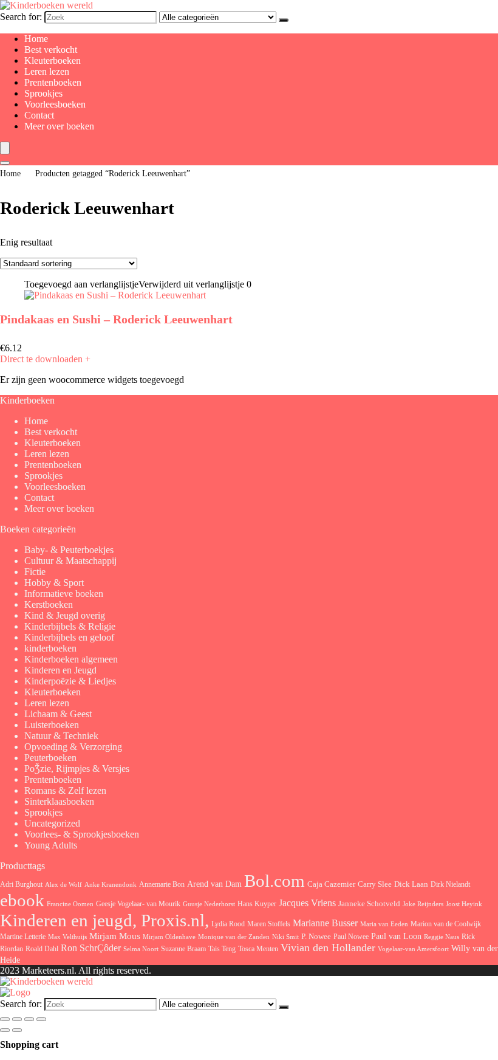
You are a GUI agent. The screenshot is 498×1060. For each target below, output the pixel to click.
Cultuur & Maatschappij (70, 561)
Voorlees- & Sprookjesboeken (81, 834)
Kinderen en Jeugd (60, 670)
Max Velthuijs (67, 937)
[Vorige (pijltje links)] (5, 1030)
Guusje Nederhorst (209, 903)
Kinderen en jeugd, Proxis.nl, (104, 920)
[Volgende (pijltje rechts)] (17, 1030)
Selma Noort (141, 949)
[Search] (5, 163)
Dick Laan (411, 884)
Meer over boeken (59, 126)
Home (36, 38)
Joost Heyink (464, 904)
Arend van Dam (214, 884)
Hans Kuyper (256, 904)
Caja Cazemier (331, 884)
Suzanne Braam (183, 949)
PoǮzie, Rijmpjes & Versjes (76, 768)
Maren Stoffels (268, 924)
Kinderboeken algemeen (71, 659)
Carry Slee (375, 884)
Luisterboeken (51, 725)
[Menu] (5, 148)
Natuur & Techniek (61, 736)
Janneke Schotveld (369, 903)
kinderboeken (50, 648)
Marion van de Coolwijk (446, 924)
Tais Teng (222, 949)
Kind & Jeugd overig (64, 615)
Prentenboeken (52, 82)
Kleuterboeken (52, 60)
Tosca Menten (258, 949)
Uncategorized (52, 823)
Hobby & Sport (54, 582)
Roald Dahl (42, 949)
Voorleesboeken (55, 104)
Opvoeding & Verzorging (73, 747)
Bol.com (274, 881)
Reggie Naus (441, 936)
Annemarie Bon (162, 884)
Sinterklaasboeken (59, 801)
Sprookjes (43, 93)
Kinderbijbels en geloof (69, 637)
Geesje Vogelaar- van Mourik (138, 904)
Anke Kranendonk (110, 884)
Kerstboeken (48, 604)
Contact (39, 115)
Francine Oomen (70, 904)
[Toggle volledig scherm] (17, 1019)
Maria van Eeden (384, 924)
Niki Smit (285, 937)
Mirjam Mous (114, 936)
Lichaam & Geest (58, 714)
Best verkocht (50, 49)
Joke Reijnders (423, 903)
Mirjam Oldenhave (169, 937)
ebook (22, 900)
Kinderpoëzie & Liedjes (70, 681)
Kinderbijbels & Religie (69, 626)
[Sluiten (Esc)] (41, 1019)
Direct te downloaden (45, 359)
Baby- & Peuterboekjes (69, 550)
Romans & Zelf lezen (65, 790)
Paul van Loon (396, 936)
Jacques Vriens (307, 903)
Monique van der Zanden (234, 936)
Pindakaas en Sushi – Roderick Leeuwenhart (116, 319)
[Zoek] (283, 20)
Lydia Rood (228, 924)
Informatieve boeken (63, 593)
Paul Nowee (351, 936)
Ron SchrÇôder (91, 948)
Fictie (35, 571)
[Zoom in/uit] (5, 1019)
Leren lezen (46, 71)
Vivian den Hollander (328, 947)
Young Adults (50, 845)
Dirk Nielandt (450, 884)
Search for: (21, 17)
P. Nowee (316, 936)
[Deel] (29, 1019)
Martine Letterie (23, 936)
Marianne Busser (325, 923)
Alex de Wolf (63, 884)
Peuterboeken (50, 757)
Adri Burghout (21, 884)
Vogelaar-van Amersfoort (413, 948)
